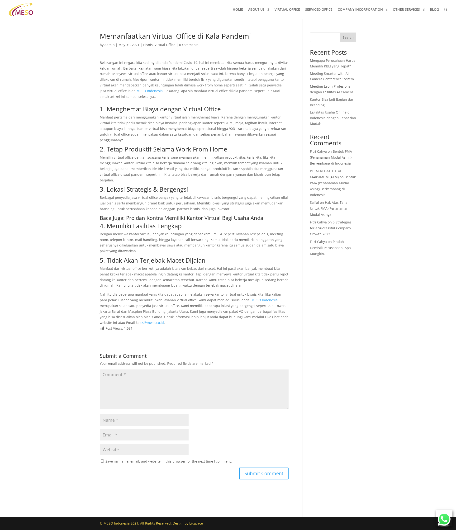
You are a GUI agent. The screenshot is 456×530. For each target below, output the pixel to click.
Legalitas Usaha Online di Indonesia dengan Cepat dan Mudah (333, 118)
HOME (238, 10)
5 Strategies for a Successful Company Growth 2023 (331, 228)
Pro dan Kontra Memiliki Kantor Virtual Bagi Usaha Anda (194, 217)
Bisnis (148, 45)
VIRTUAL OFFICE (287, 10)
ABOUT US (256, 10)
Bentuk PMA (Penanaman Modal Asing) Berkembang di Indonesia (331, 157)
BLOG (434, 10)
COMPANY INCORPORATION (360, 10)
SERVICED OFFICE (318, 10)
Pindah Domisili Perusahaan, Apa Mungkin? (330, 247)
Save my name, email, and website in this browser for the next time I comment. (168, 461)
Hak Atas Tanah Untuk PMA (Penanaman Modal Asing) (330, 208)
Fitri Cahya (318, 151)
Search (348, 37)
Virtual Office (165, 45)
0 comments (189, 45)
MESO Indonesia (150, 91)
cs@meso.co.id (152, 322)
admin (109, 45)
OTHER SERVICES (406, 10)
